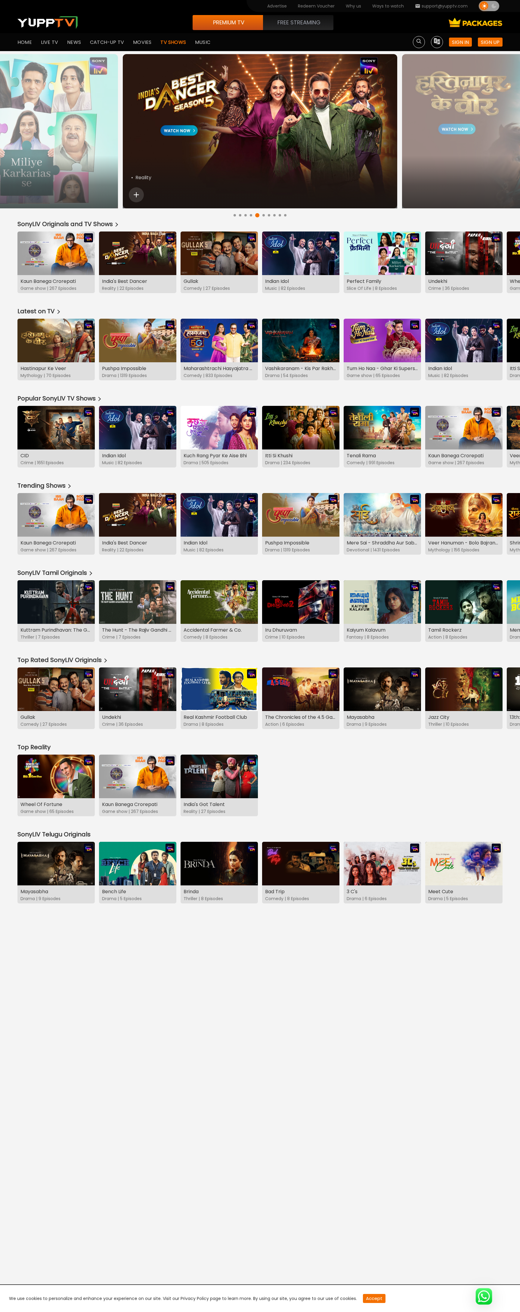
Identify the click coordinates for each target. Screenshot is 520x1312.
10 (285, 215)
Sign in (460, 42)
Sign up (490, 42)
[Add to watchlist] (136, 194)
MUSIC (202, 42)
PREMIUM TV (228, 22)
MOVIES (142, 42)
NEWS (74, 42)
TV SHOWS (173, 42)
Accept (374, 1298)
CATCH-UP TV (107, 42)
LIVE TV (49, 42)
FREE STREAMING (298, 22)
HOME (24, 42)
